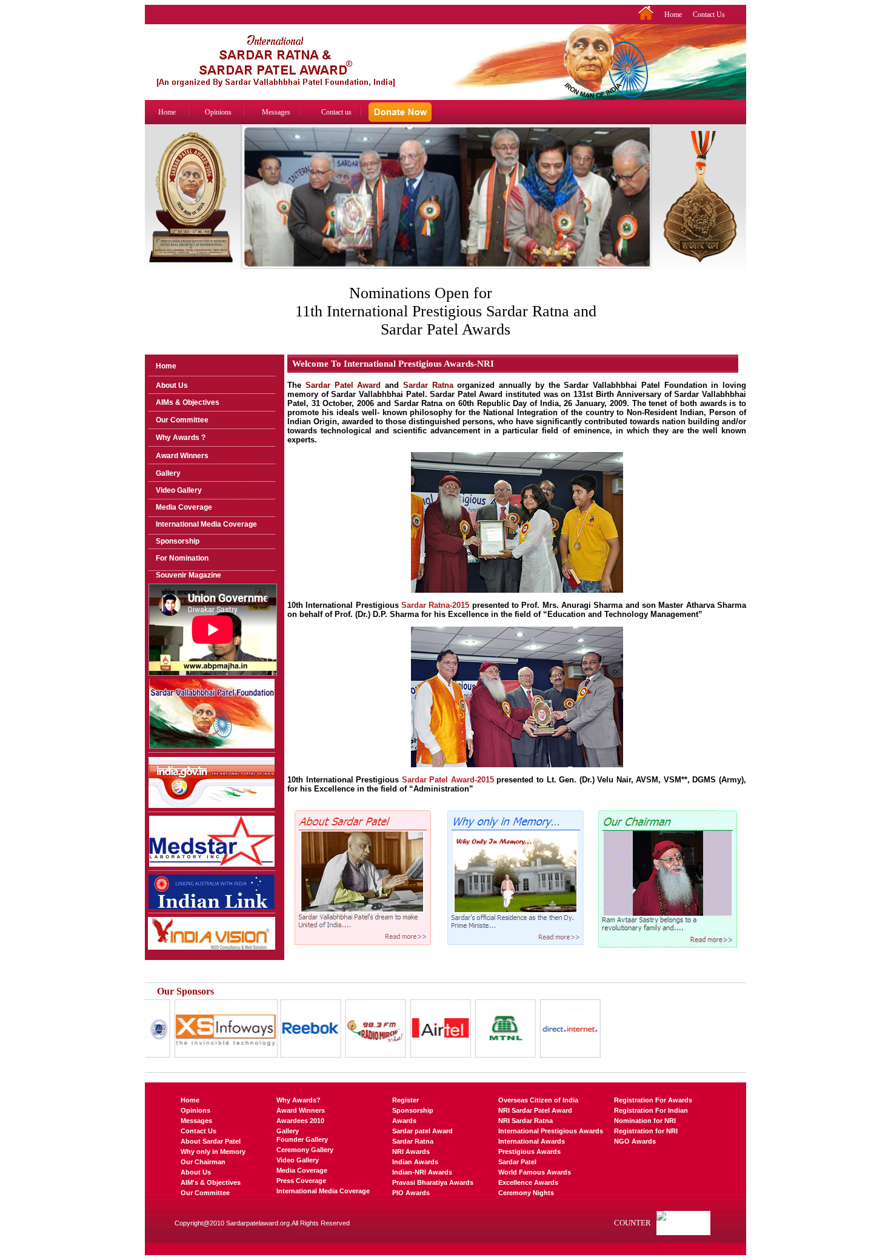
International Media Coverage (206, 524)
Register (405, 1100)
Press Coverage (301, 1180)
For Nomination (182, 558)
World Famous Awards (534, 1172)
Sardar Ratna (412, 1141)
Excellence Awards (528, 1182)
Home (673, 14)
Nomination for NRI (645, 1120)
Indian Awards (415, 1161)
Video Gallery (179, 490)
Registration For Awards (653, 1100)
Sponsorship (177, 541)
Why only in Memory (213, 1151)
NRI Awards (411, 1151)
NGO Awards (635, 1141)
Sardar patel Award (422, 1131)
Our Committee (182, 420)
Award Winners (182, 456)
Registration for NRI (646, 1131)
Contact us (336, 112)
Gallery (168, 473)
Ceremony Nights (526, 1192)
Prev (250, 208)
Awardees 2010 (300, 1120)
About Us (172, 385)
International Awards (531, 1141)
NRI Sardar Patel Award (535, 1110)
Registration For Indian (651, 1110)
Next (642, 208)
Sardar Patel (517, 1161)
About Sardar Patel (211, 1141)
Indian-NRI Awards (422, 1172)
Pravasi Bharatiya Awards (432, 1182)
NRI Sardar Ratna (525, 1120)
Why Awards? (298, 1100)
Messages (276, 112)
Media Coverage (184, 507)
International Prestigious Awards (550, 1131)
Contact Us (709, 14)
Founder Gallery (302, 1139)
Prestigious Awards (529, 1151)
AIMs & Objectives (187, 402)
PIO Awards (411, 1192)
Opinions (218, 112)
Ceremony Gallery (304, 1149)
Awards (404, 1120)
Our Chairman (203, 1161)
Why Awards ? (180, 437)
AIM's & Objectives (211, 1182)
